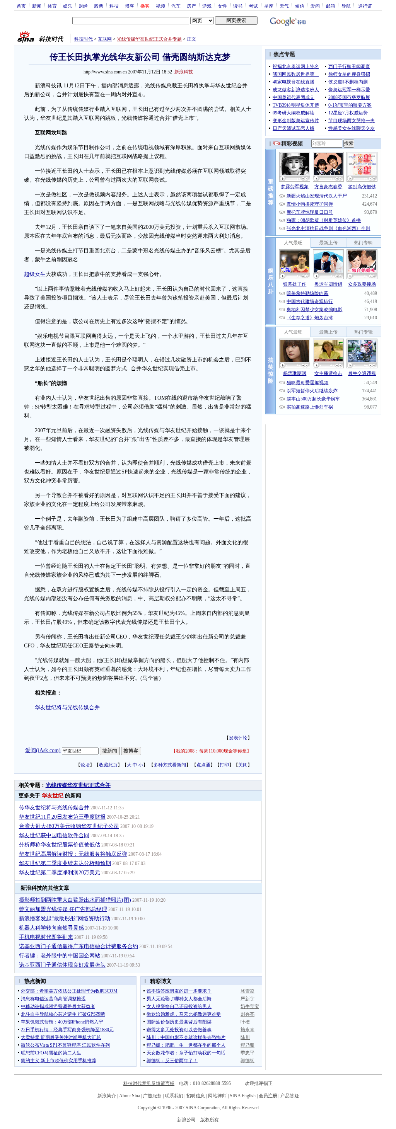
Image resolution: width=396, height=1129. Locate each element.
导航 (346, 5)
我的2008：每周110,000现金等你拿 (211, 751)
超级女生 (35, 274)
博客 (129, 5)
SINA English (243, 1095)
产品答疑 (289, 1095)
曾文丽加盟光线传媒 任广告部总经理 (63, 909)
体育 (52, 5)
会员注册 (268, 1095)
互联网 (105, 39)
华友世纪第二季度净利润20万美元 (59, 872)
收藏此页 (108, 765)
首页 (21, 5)
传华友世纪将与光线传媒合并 (54, 808)
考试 (253, 5)
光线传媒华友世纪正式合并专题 (149, 39)
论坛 (85, 765)
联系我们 (174, 1095)
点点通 (203, 765)
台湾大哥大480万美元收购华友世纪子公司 (69, 826)
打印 (224, 765)
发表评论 (238, 738)
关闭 (243, 765)
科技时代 (83, 39)
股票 (98, 5)
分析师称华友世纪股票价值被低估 (59, 845)
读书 (237, 5)
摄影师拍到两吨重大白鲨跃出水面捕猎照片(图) (75, 900)
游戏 (207, 5)
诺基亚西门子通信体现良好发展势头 (62, 965)
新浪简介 (106, 1095)
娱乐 (67, 5)
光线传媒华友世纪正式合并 (78, 785)
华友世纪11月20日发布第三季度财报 (62, 817)
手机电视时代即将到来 (46, 937)
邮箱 (330, 5)
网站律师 (217, 1095)
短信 (299, 5)
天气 (284, 5)
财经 (83, 5)
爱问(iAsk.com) (43, 750)
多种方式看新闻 (170, 765)
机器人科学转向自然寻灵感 (51, 928)
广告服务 (152, 1095)
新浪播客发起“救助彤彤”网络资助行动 (64, 918)
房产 (191, 5)
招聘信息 (195, 1095)
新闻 (36, 5)
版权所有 (209, 1119)
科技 (114, 5)
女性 (222, 5)
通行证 (365, 5)
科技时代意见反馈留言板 (148, 1083)
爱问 (315, 5)
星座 (268, 5)
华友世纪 (52, 796)
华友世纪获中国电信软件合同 (54, 835)
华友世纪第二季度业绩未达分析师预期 (65, 863)
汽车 (176, 5)
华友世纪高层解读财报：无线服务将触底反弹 (73, 854)
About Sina (129, 1095)
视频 (160, 5)
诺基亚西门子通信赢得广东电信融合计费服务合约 (78, 946)
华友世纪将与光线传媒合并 (67, 707)
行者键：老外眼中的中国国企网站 (59, 956)
